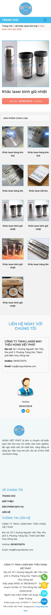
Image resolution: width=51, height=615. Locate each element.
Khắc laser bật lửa (38, 190)
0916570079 (25, 101)
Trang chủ (7, 26)
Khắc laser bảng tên (12, 190)
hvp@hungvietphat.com (24, 366)
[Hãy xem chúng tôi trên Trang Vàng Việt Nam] (42, 585)
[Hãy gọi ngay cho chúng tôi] (42, 577)
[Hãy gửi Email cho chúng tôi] (42, 593)
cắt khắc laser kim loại (26, 26)
